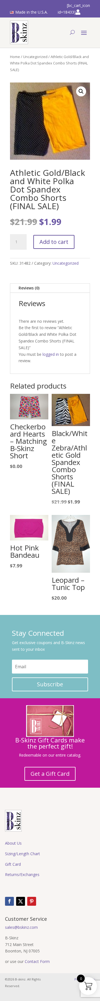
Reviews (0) (29, 288)
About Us (13, 843)
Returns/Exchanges (22, 874)
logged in (50, 354)
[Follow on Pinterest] (31, 901)
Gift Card (13, 864)
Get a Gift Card (50, 773)
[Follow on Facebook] (9, 901)
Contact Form (37, 961)
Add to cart (53, 242)
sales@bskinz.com (21, 927)
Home (15, 56)
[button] (81, 91)
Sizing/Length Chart (22, 853)
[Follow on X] (20, 901)
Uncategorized (35, 56)
